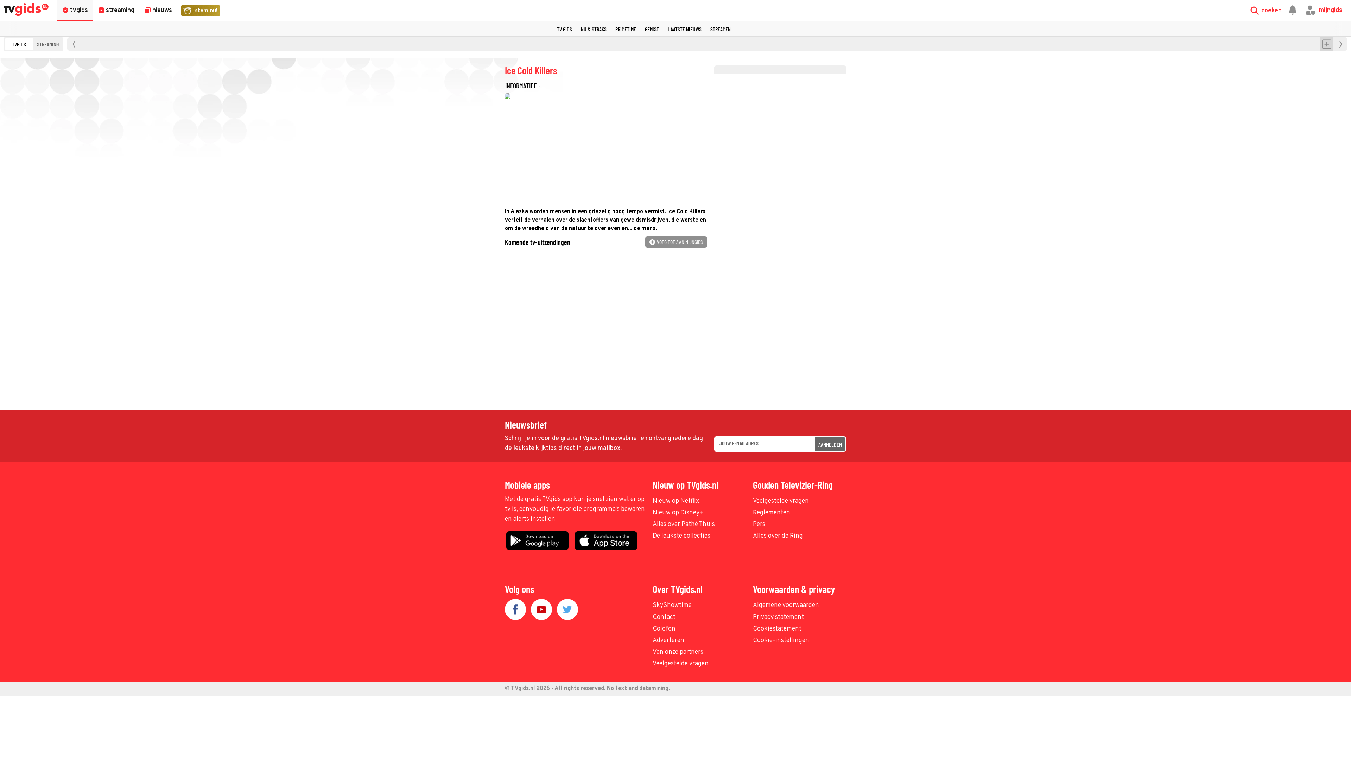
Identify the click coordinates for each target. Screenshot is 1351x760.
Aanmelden (830, 444)
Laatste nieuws (685, 29)
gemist (652, 29)
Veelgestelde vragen (781, 501)
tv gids (564, 29)
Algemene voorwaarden (786, 605)
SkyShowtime (672, 605)
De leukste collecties (681, 536)
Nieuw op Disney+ (678, 513)
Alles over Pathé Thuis (684, 524)
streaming (48, 44)
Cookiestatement (777, 629)
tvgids (19, 44)
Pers (759, 524)
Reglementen (771, 513)
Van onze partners (678, 652)
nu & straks (594, 29)
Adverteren (668, 640)
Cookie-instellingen (781, 640)
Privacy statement (778, 617)
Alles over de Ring (778, 536)
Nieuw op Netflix (676, 501)
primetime (625, 29)
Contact (664, 617)
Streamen (720, 29)
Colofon (664, 629)
